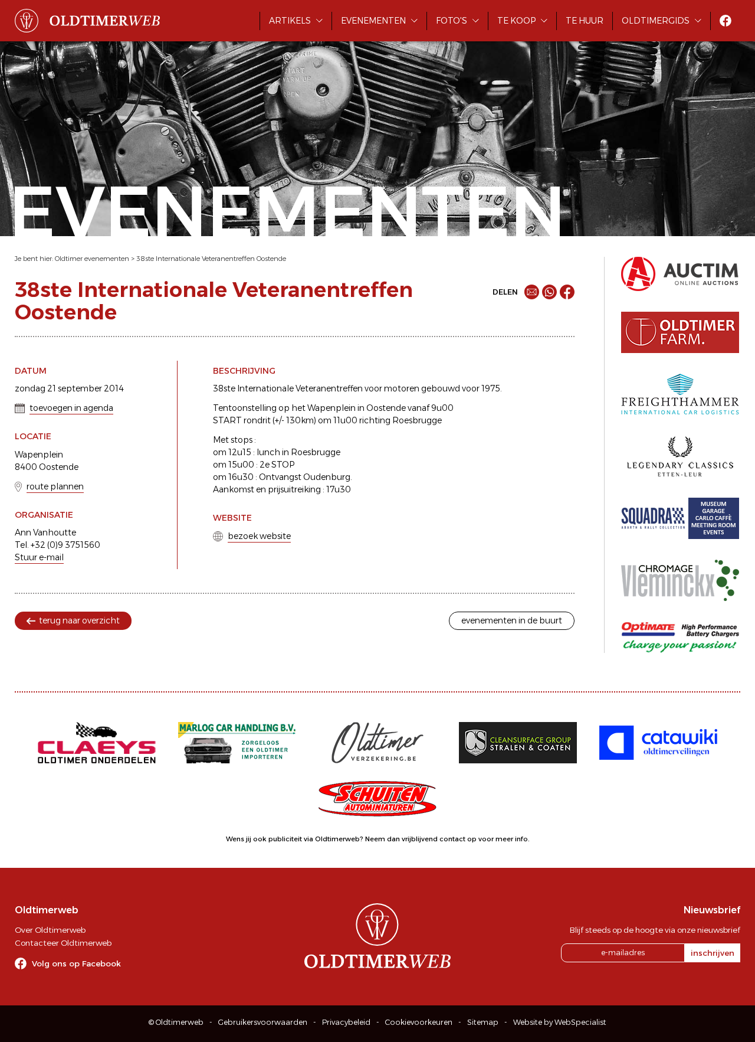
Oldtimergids (656, 20)
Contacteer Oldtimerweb (63, 943)
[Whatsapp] (549, 292)
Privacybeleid (346, 1022)
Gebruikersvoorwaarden (262, 1022)
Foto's (451, 20)
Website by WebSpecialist (559, 1022)
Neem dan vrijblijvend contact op (421, 839)
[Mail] (531, 292)
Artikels (290, 20)
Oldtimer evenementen (92, 258)
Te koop (516, 20)
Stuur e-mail (39, 557)
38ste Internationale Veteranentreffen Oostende (211, 258)
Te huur (584, 20)
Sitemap (482, 1022)
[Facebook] (567, 292)
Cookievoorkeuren (418, 1022)
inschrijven (712, 953)
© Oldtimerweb (176, 1022)
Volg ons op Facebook (76, 963)
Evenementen (373, 20)
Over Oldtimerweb (50, 930)
